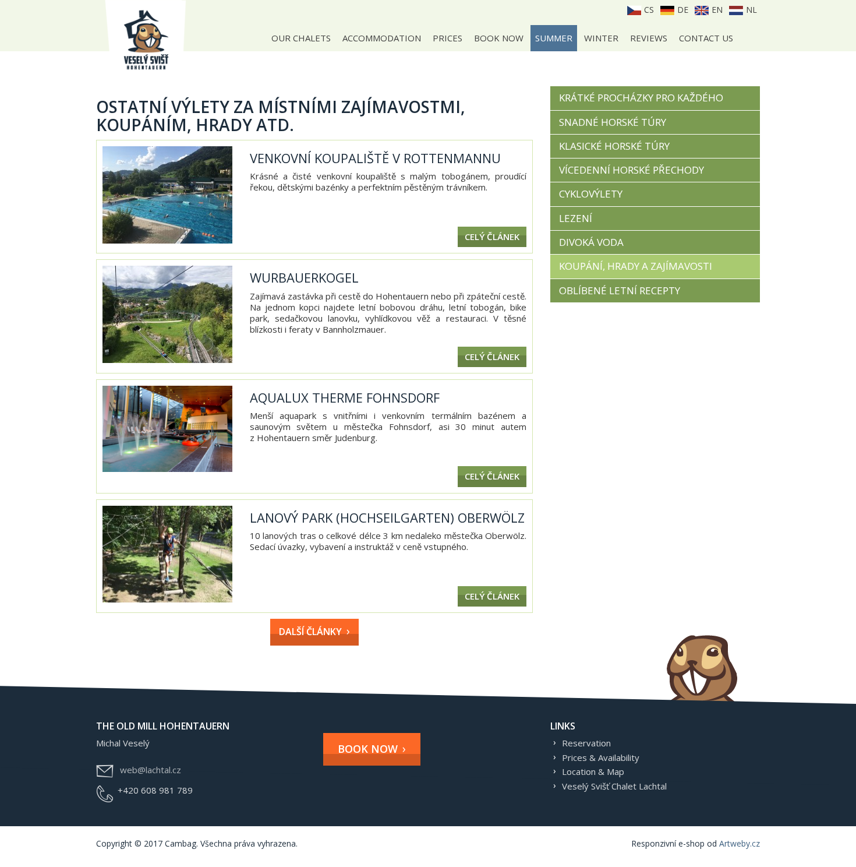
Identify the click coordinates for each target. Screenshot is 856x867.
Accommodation (381, 38)
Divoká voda (591, 242)
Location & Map (593, 771)
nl (750, 9)
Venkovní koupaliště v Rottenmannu (375, 158)
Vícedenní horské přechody (631, 170)
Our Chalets (301, 38)
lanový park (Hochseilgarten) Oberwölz (387, 517)
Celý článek (492, 236)
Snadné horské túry (612, 122)
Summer (553, 38)
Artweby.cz (739, 843)
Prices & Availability (600, 757)
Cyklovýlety (590, 193)
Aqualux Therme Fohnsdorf (345, 397)
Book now (498, 38)
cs (648, 9)
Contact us (706, 38)
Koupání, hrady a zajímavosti (635, 266)
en (716, 9)
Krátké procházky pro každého (641, 97)
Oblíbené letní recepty (619, 290)
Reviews (648, 38)
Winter (601, 38)
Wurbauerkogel (304, 277)
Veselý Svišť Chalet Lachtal (614, 786)
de (681, 9)
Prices (447, 38)
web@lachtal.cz (150, 770)
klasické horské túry (614, 146)
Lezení (575, 218)
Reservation (586, 743)
